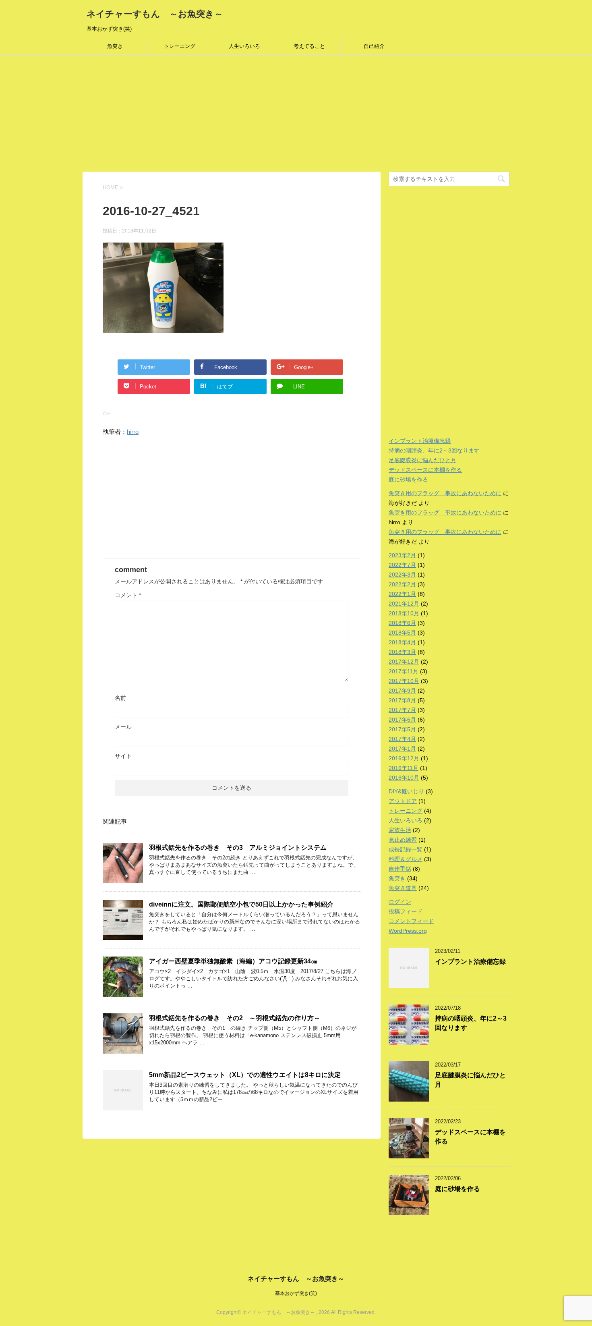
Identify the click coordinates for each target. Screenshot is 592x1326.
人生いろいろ (244, 46)
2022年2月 (402, 584)
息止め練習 (403, 839)
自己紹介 (374, 46)
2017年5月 (402, 729)
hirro (133, 431)
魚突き (115, 46)
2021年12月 (404, 603)
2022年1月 (402, 594)
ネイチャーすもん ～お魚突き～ (155, 14)
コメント (128, 595)
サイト (123, 756)
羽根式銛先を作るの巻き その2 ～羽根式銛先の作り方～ (234, 1018)
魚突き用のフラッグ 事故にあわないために (445, 493)
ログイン (400, 902)
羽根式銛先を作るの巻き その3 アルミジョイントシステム (238, 847)
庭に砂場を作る (408, 479)
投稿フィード (405, 911)
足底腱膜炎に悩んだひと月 (422, 460)
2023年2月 (402, 555)
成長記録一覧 (405, 849)
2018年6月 (402, 623)
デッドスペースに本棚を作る (425, 470)
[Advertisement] (241, 115)
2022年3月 (402, 574)
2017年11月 (403, 671)
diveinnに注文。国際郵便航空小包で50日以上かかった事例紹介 (241, 904)
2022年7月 (402, 565)
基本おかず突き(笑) (296, 1293)
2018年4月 (402, 642)
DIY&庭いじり (406, 791)
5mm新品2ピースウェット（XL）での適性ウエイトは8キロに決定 (245, 1074)
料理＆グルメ (405, 859)
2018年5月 (402, 632)
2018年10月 (404, 613)
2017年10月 (404, 681)
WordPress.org (408, 931)
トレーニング (179, 46)
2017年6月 (402, 719)
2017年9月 (402, 690)
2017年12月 (404, 661)
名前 (120, 698)
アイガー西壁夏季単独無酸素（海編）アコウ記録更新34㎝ (233, 961)
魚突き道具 (403, 888)
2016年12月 (404, 758)
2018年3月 (402, 652)
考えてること (309, 46)
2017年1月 (402, 748)
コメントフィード (411, 921)
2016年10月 (404, 777)
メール (123, 727)
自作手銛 (400, 868)
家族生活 (400, 830)
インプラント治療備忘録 (420, 441)
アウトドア (403, 801)
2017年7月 (402, 710)
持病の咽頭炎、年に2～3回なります (434, 450)
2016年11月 (403, 768)
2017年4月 (402, 739)
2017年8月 (402, 700)
